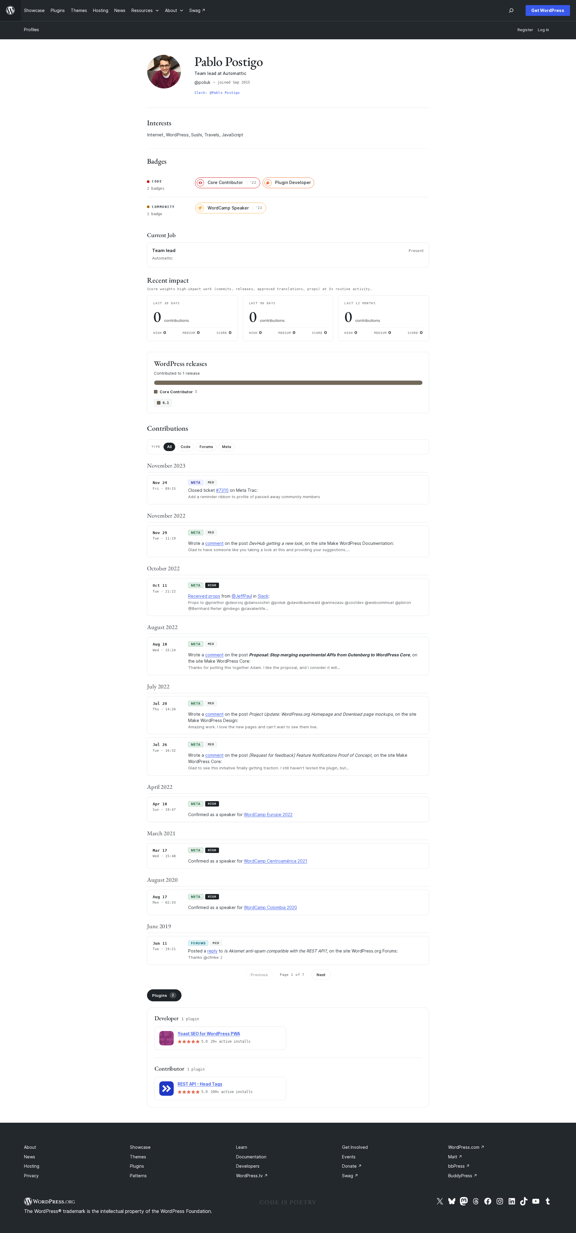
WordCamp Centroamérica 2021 (275, 860)
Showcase (140, 1147)
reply (212, 950)
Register (525, 30)
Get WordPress (547, 10)
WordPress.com (466, 1147)
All (169, 446)
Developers (248, 1166)
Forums (206, 446)
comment (214, 543)
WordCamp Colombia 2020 (270, 907)
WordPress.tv (252, 1175)
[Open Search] (511, 10)
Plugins (163, 995)
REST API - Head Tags (200, 1083)
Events (349, 1156)
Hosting (31, 1166)
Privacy (31, 1175)
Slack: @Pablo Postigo (217, 93)
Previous (259, 974)
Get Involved (355, 1147)
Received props (204, 596)
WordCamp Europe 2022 (268, 814)
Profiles (31, 29)
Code (185, 446)
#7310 (222, 490)
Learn (241, 1147)
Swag (350, 1175)
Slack (263, 596)
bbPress (459, 1166)
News (29, 1156)
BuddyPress (462, 1175)
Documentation (251, 1156)
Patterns (138, 1175)
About (30, 1147)
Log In (543, 30)
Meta (226, 446)
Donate (352, 1166)
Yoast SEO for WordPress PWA (209, 1033)
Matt (455, 1156)
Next (321, 974)
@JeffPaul (242, 596)
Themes (138, 1156)
